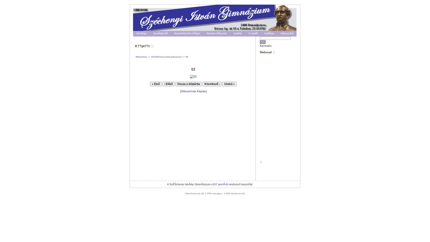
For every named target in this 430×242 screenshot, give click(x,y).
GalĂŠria (269, 33)
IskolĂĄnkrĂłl (160, 33)
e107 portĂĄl (219, 184)
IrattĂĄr (238, 33)
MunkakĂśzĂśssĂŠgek (187, 33)
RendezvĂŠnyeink (217, 33)
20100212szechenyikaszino (166, 57)
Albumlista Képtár (193, 91)
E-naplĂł (253, 33)
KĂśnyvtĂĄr (287, 33)
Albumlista (141, 57)
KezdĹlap (141, 33)
